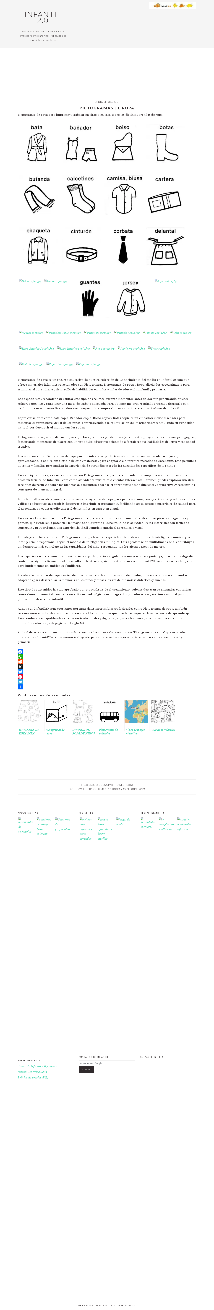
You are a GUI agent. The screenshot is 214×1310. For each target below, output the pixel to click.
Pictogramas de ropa (122, 789)
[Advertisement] (107, 76)
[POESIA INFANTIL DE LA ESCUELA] (166, 1295)
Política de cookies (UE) (33, 1077)
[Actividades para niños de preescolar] (26, 934)
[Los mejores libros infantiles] (87, 838)
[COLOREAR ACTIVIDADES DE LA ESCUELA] (185, 1295)
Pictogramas (97, 789)
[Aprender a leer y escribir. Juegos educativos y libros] (105, 838)
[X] (107, 666)
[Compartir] (107, 686)
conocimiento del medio (116, 784)
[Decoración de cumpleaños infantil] (166, 829)
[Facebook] (107, 651)
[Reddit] (107, 661)
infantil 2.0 (42, 17)
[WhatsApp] (107, 656)
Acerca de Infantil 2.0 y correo (37, 1066)
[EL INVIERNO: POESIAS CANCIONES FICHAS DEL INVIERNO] (148, 1295)
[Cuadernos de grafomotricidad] (62, 934)
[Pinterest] (107, 676)
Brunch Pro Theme (106, 1305)
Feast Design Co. (130, 1305)
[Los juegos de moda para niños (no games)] (124, 824)
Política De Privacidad (32, 1072)
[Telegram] (107, 681)
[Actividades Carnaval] (148, 826)
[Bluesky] (107, 671)
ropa (141, 789)
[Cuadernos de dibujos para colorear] (44, 934)
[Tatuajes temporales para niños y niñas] (185, 829)
